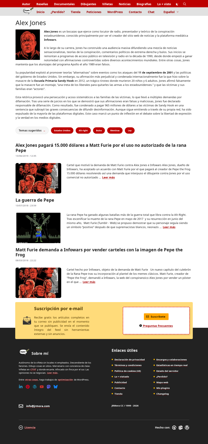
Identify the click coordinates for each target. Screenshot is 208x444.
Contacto (135, 12)
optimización (65, 379)
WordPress (115, 12)
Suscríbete (158, 316)
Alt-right (83, 130)
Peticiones (93, 12)
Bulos (99, 130)
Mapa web (162, 382)
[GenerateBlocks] (181, 427)
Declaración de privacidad (130, 359)
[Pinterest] (28, 387)
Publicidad (121, 382)
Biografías (144, 4)
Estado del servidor (167, 370)
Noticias (124, 4)
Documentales (64, 4)
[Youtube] (42, 387)
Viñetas (107, 4)
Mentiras (115, 130)
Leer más (108, 177)
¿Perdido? (58, 12)
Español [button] (169, 12)
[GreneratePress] (175, 427)
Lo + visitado (122, 376)
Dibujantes (88, 4)
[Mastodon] (49, 387)
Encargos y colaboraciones (171, 359)
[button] (184, 4)
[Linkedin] (21, 387)
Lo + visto (164, 4)
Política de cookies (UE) (128, 370)
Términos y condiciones (128, 365)
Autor (26, 4)
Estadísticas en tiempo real (172, 365)
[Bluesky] (56, 387)
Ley (130, 130)
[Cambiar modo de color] (177, 4)
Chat (151, 12)
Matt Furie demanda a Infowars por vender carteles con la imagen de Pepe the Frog (99, 252)
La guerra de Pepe (35, 200)
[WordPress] (35, 387)
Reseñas (42, 4)
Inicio (41, 12)
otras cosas (31, 379)
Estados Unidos (62, 130)
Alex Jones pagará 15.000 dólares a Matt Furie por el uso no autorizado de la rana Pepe (101, 147)
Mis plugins (163, 387)
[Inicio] (28, 11)
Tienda (75, 12)
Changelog (162, 393)
